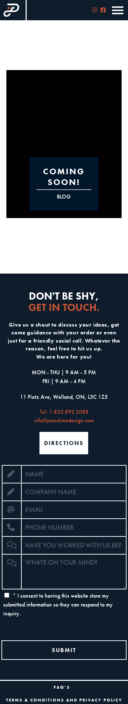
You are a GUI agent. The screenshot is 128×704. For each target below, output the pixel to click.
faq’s (62, 687)
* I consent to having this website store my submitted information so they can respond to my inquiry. (58, 604)
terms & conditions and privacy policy (64, 700)
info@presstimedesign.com (64, 420)
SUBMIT (64, 650)
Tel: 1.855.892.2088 (64, 411)
